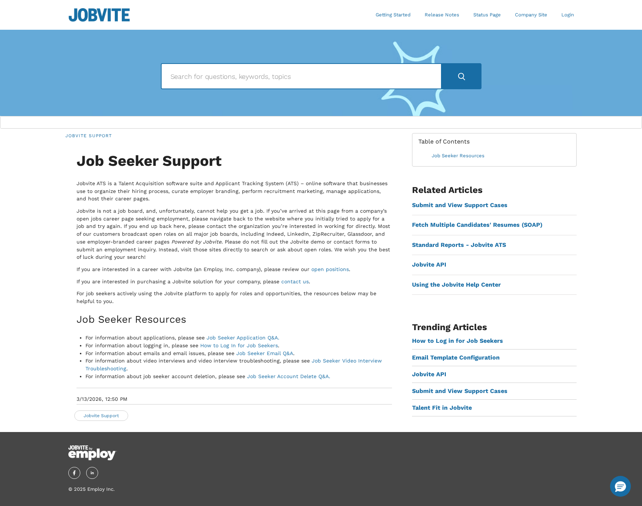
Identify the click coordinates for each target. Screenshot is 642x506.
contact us (295, 281)
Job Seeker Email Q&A (264, 353)
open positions (330, 269)
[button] (620, 486)
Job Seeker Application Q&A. (243, 338)
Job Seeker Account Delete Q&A (288, 376)
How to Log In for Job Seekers (239, 345)
